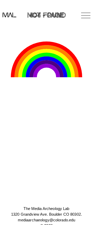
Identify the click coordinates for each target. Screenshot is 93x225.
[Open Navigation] (85, 15)
